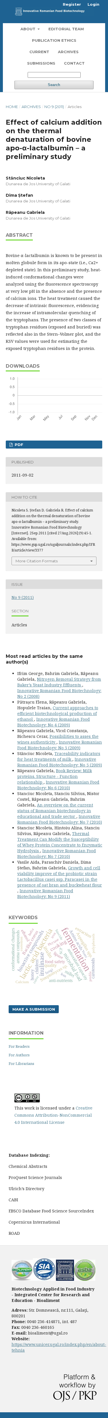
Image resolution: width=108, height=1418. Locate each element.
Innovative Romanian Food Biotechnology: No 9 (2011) (45, 893)
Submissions (41, 63)
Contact (74, 63)
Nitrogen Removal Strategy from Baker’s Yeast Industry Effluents (59, 682)
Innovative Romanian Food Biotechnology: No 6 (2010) (58, 784)
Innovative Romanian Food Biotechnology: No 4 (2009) (53, 722)
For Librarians (21, 1063)
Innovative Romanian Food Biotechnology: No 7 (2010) (59, 819)
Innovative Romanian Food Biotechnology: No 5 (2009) (59, 744)
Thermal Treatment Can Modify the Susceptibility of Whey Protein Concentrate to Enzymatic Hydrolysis (59, 842)
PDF (18, 444)
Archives (68, 51)
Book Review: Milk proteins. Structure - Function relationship (54, 776)
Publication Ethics (54, 40)
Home (12, 106)
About (28, 29)
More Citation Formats (37, 561)
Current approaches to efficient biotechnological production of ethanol (57, 713)
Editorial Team (66, 29)
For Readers (19, 1046)
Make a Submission (33, 1009)
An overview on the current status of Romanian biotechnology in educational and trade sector (55, 810)
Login (93, 4)
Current (39, 51)
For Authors (19, 1054)
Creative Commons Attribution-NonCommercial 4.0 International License (53, 1115)
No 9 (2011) (54, 106)
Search (54, 85)
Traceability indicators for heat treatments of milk (58, 756)
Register (72, 4)
